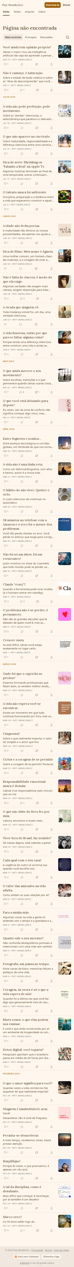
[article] (37, 55)
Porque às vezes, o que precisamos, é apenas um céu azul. (26, 1167)
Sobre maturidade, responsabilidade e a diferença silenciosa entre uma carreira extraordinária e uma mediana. (27, 142)
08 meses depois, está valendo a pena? (27, 842)
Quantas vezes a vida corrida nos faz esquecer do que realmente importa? (25, 1089)
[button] (6, 12)
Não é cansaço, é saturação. (23, 73)
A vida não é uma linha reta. (23, 464)
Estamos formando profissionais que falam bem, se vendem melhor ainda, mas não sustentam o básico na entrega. (28, 684)
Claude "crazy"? (14, 584)
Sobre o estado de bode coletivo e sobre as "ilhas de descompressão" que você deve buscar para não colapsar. (27, 79)
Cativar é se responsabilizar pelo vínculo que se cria (27, 792)
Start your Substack (28, 1256)
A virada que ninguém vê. (21, 307)
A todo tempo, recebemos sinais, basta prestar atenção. (27, 1141)
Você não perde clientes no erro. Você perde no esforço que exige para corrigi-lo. (28, 535)
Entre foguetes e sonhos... (22, 439)
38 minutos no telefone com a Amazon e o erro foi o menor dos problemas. (27, 524)
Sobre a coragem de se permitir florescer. (28, 764)
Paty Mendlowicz (22, 59)
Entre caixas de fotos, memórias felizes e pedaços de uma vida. (28, 970)
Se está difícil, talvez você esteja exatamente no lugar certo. (22, 646)
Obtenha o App (51, 1256)
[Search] (67, 37)
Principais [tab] (30, 37)
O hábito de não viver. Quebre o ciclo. (26, 492)
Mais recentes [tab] (13, 37)
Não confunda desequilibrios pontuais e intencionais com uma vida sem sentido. (28, 944)
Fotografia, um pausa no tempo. (26, 964)
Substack (24, 1263)
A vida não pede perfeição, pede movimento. (26, 109)
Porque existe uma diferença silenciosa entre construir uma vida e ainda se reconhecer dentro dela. (27, 343)
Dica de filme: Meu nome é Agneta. (28, 252)
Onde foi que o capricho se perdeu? (22, 676)
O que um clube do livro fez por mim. (26, 814)
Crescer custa (13, 640)
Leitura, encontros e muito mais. (23, 820)
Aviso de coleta (61, 1250)
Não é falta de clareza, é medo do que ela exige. (27, 279)
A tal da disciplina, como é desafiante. (22, 1189)
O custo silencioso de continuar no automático (24, 500)
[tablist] (29, 37)
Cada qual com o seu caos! (22, 860)
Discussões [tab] (46, 37)
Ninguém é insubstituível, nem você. (25, 1111)
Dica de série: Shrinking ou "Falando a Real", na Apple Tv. (24, 164)
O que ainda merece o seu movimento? (22, 373)
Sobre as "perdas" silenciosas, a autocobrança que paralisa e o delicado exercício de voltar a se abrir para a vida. (28, 117)
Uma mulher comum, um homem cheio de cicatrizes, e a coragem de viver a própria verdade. (27, 257)
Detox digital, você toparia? (23, 1050)
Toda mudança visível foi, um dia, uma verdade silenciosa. (26, 313)
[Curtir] (5, 268)
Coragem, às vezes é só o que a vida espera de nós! (25, 992)
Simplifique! (11, 1161)
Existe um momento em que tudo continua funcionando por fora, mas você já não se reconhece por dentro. (28, 714)
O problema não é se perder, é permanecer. (25, 612)
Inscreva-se (52, 5)
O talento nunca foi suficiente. (25, 192)
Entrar (66, 5)
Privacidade (37, 1250)
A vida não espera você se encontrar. (22, 706)
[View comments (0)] (22, 64)
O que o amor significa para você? (28, 1083)
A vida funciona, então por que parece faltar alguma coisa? (25, 335)
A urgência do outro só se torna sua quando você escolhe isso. (25, 866)
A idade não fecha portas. (21, 226)
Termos (48, 1250)
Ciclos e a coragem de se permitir (28, 759)
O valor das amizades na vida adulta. (24, 888)
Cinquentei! (11, 734)
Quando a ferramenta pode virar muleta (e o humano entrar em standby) (27, 590)
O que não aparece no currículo (26, 136)
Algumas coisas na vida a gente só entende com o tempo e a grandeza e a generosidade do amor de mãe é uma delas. (27, 918)
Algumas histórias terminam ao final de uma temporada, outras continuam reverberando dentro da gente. (27, 172)
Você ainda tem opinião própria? (27, 47)
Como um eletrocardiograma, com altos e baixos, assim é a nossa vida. (27, 470)
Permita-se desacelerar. (21, 1135)
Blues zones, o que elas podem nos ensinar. (25, 1022)
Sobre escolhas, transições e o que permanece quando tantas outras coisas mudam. (27, 381)
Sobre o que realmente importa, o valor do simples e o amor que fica (27, 740)
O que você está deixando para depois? (25, 403)
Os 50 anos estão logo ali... (19, 1221)
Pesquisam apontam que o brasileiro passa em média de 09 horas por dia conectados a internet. (25, 1056)
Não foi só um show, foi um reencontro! (22, 556)
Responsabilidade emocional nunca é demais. (24, 784)
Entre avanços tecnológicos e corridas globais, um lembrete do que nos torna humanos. (27, 445)
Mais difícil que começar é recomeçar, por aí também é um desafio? (26, 1197)
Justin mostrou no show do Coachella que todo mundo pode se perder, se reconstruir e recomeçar (26, 565)
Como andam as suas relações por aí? (26, 895)
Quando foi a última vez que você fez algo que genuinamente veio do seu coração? (26, 1000)
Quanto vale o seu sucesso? (23, 938)
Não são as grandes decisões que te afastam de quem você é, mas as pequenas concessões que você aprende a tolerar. (27, 620)
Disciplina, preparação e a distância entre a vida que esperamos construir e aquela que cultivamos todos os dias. (28, 198)
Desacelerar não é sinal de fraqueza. (25, 1118)
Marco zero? (12, 1217)
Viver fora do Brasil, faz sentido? (27, 838)
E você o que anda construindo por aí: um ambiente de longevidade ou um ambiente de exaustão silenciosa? (26, 1030)
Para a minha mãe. (16, 912)
